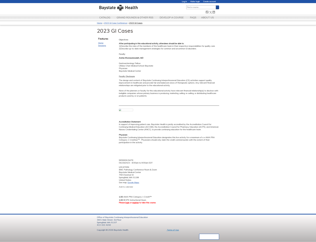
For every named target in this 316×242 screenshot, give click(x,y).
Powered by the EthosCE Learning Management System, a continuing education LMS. (209, 237)
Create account (209, 1)
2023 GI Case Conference (115, 23)
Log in (184, 1)
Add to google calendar (121, 190)
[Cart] (218, 2)
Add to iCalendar (132, 190)
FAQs (193, 17)
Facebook (207, 11)
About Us (207, 17)
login (127, 202)
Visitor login (195, 1)
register (135, 202)
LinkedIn (213, 11)
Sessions (102, 45)
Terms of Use (172, 230)
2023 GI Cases (135, 23)
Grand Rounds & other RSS (135, 17)
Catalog (104, 17)
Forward (217, 11)
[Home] (130, 8)
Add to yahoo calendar (126, 190)
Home (99, 23)
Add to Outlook (138, 190)
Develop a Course (172, 17)
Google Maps (133, 182)
